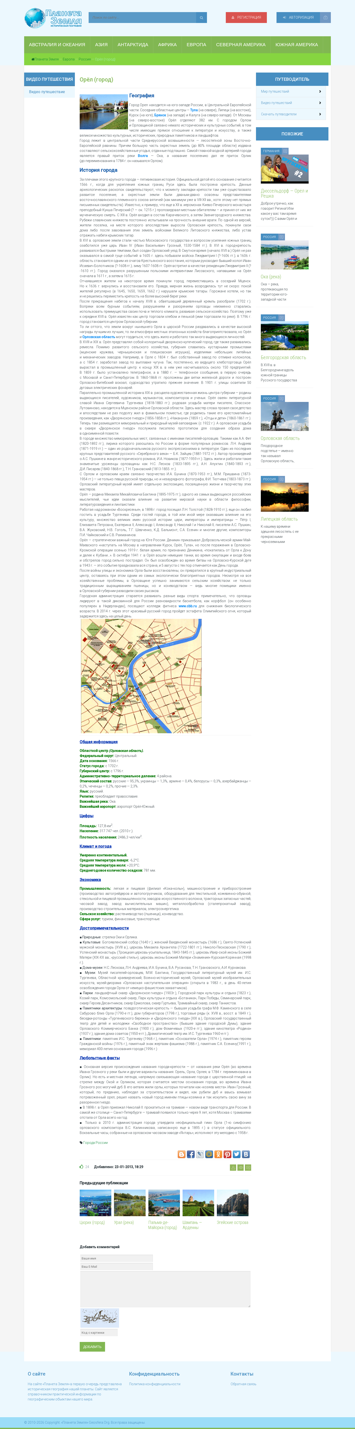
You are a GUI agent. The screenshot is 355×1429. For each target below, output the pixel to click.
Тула (194, 110)
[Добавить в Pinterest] (227, 1154)
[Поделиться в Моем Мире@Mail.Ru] (209, 1154)
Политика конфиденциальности (154, 1384)
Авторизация (301, 17)
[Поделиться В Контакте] (246, 1154)
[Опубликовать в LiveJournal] (200, 1154)
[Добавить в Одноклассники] (218, 1154)
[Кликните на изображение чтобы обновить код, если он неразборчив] (99, 1318)
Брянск (160, 115)
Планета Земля (47, 59)
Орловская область (98, 337)
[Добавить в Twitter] (237, 1154)
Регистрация (249, 17)
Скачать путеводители (279, 114)
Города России (95, 1143)
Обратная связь (243, 1384)
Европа (69, 59)
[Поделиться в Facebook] (191, 1154)
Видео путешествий (276, 103)
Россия (85, 59)
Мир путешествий (275, 91)
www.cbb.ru (188, 606)
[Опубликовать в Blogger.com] (181, 1154)
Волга (143, 156)
